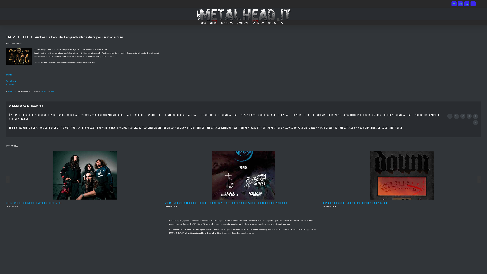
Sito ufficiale (11, 81)
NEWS (43, 91)
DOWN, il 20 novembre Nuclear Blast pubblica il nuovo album (197, 203)
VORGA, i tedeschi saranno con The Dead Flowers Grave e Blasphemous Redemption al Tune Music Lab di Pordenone (67, 203)
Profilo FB (10, 84)
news (53, 91)
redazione (12, 91)
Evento (9, 75)
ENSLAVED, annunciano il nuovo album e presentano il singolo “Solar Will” (362, 203)
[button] (282, 22)
